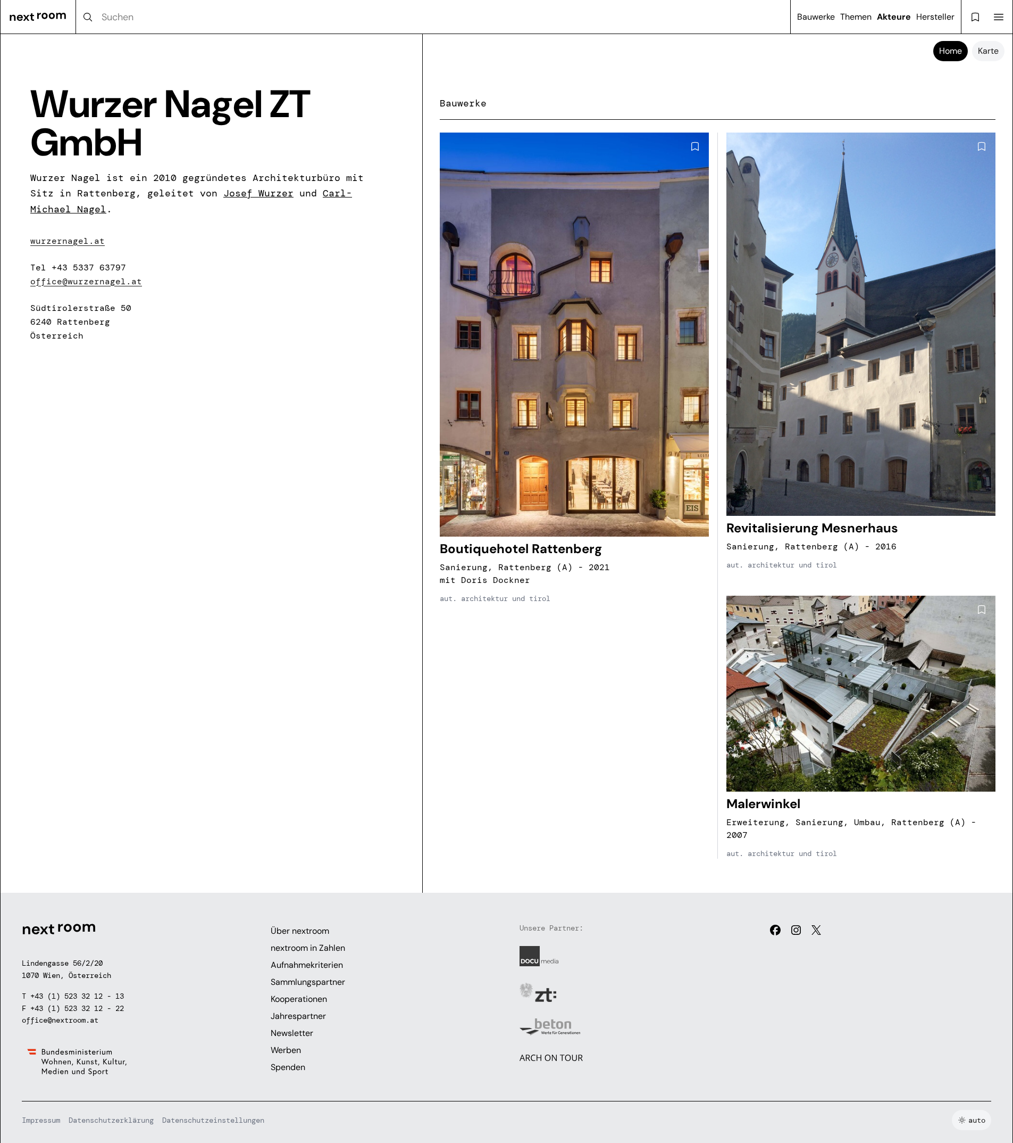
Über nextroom (300, 930)
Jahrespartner (298, 1016)
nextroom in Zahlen (308, 947)
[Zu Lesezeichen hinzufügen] (695, 146)
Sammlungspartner (308, 982)
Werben (286, 1050)
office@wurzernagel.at (86, 281)
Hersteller (935, 16)
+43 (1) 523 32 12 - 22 (77, 1008)
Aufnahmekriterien (307, 965)
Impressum (41, 1120)
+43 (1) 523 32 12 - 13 (77, 996)
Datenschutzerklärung (111, 1120)
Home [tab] (950, 50)
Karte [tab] (988, 50)
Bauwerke (816, 16)
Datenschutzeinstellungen (213, 1120)
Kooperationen (299, 999)
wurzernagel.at (67, 240)
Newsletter (292, 1033)
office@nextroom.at (60, 1020)
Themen (856, 16)
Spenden (288, 1067)
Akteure (894, 16)
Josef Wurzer (258, 193)
